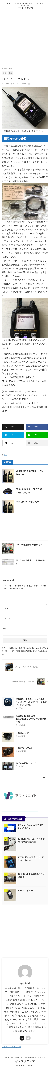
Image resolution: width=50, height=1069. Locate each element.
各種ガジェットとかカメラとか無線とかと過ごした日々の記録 (25, 1058)
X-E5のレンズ (22, 733)
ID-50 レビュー (25, 890)
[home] (28, 1038)
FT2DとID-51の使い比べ (27, 501)
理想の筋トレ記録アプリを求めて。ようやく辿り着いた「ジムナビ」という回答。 (31, 702)
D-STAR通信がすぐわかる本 (29, 544)
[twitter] (22, 1038)
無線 (5, 455)
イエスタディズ (25, 8)
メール (6, 619)
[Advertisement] (25, 40)
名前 (5, 608)
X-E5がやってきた (24, 748)
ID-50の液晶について (26, 763)
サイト (5, 629)
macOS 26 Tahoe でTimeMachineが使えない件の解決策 (31, 719)
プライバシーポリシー (11, 1046)
